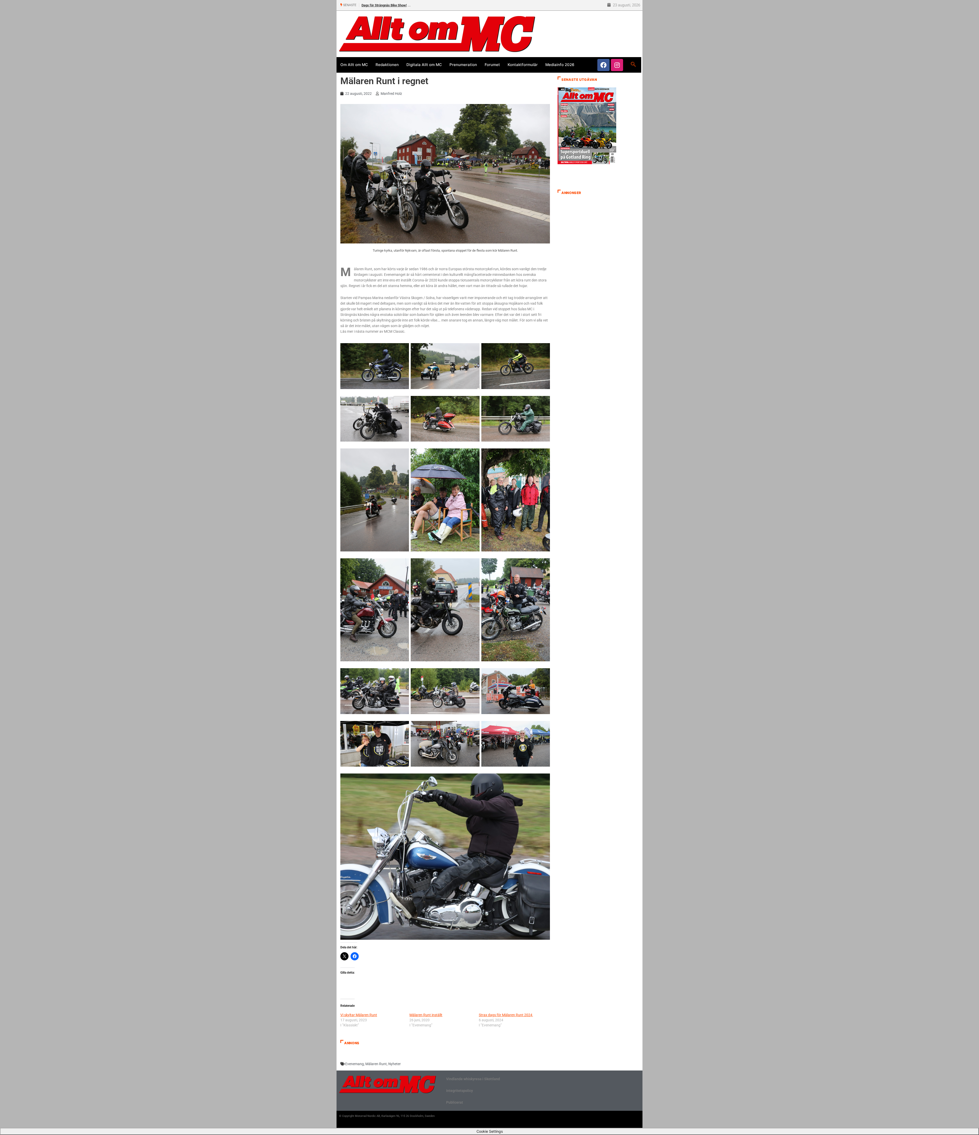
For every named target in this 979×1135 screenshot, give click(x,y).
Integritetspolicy (459, 1091)
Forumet (492, 64)
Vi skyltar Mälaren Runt (358, 1015)
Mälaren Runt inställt (425, 1015)
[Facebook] (603, 65)
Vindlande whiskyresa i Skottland (473, 1079)
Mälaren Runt (376, 1064)
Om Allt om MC (354, 64)
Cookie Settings (489, 1131)
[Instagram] (617, 65)
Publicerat (454, 1102)
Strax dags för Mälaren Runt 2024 (506, 1015)
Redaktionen (387, 64)
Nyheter (394, 1064)
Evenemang (354, 1064)
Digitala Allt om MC (424, 64)
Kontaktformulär (523, 64)
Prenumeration (463, 64)
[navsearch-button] (633, 65)
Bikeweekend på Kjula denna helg (386, 5)
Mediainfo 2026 (559, 64)
